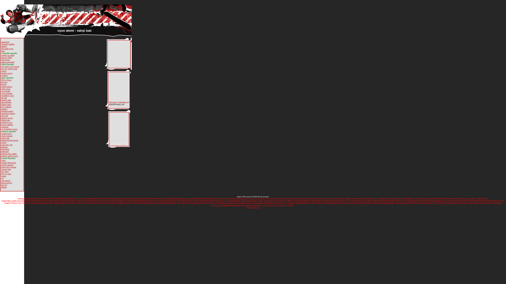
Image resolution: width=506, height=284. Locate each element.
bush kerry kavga (8, 167)
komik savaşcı (7, 165)
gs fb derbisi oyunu (9, 129)
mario (3, 176)
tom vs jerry (6, 174)
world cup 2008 (7, 55)
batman (4, 147)
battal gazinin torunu (9, 140)
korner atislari (7, 125)
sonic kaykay (7, 136)
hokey (3, 84)
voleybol (4, 127)
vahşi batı (5, 138)
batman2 (5, 151)
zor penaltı (5, 91)
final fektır (5, 149)
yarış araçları (7, 93)
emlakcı (4, 75)
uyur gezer (5, 180)
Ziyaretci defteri (7, 44)
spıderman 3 (6, 134)
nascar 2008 (6, 58)
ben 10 (4, 185)
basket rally (6, 100)
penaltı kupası (7, 111)
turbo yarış (5, 89)
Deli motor (5, 60)
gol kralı (4, 116)
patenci (4, 109)
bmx (3, 51)
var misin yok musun (10, 66)
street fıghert (6, 87)
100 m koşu (6, 80)
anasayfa (5, 42)
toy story (5, 172)
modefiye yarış (7, 96)
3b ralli (4, 98)
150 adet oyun (7, 49)
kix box (4, 82)
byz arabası (6, 107)
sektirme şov (6, 122)
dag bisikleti (6, 102)
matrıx (4, 142)
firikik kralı (5, 120)
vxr (2, 178)
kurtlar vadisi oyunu (9, 156)
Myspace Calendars (117, 102)
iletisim (4, 46)
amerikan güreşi (8, 113)
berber (4, 187)
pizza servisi (6, 183)
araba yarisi (6, 104)
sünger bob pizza (8, 163)
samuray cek (7, 145)
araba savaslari (7, 62)
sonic (3, 160)
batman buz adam (9, 154)
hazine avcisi (6, 73)
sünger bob (6, 169)
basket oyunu (7, 118)
